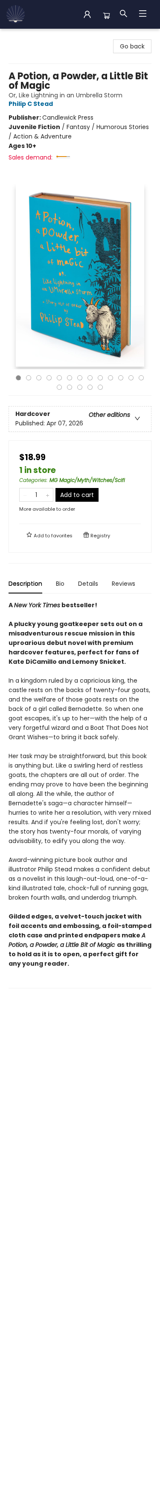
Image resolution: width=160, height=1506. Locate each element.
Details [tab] (88, 583)
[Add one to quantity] (47, 495)
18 (100, 387)
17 (90, 387)
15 (69, 387)
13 (141, 377)
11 (120, 377)
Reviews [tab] (123, 583)
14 (59, 387)
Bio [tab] (60, 583)
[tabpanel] (80, 794)
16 (79, 387)
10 (110, 377)
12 (131, 377)
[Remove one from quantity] (25, 495)
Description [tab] (25, 583)
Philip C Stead (31, 103)
